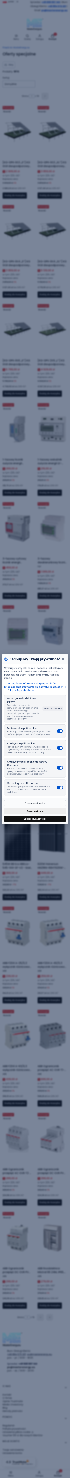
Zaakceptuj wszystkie (35, 818)
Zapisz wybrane (35, 811)
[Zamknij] (63, 659)
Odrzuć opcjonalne (35, 803)
